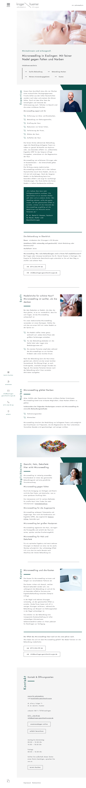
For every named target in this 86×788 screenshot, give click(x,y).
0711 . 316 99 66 (34, 716)
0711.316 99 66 (8, 405)
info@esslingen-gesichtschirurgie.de (8, 395)
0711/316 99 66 (36, 267)
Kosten (61, 77)
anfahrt (8, 414)
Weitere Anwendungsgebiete (39, 77)
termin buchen (8, 375)
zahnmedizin (78, 5)
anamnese (8, 384)
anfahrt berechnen (37, 731)
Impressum (27, 783)
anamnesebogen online (39, 724)
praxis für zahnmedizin (36, 696)
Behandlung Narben (59, 72)
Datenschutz (36, 783)
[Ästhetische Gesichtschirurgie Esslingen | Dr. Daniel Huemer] (8, 781)
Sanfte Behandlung (35, 72)
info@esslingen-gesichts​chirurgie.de (43, 273)
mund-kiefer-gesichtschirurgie (41, 698)
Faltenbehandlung (41, 504)
